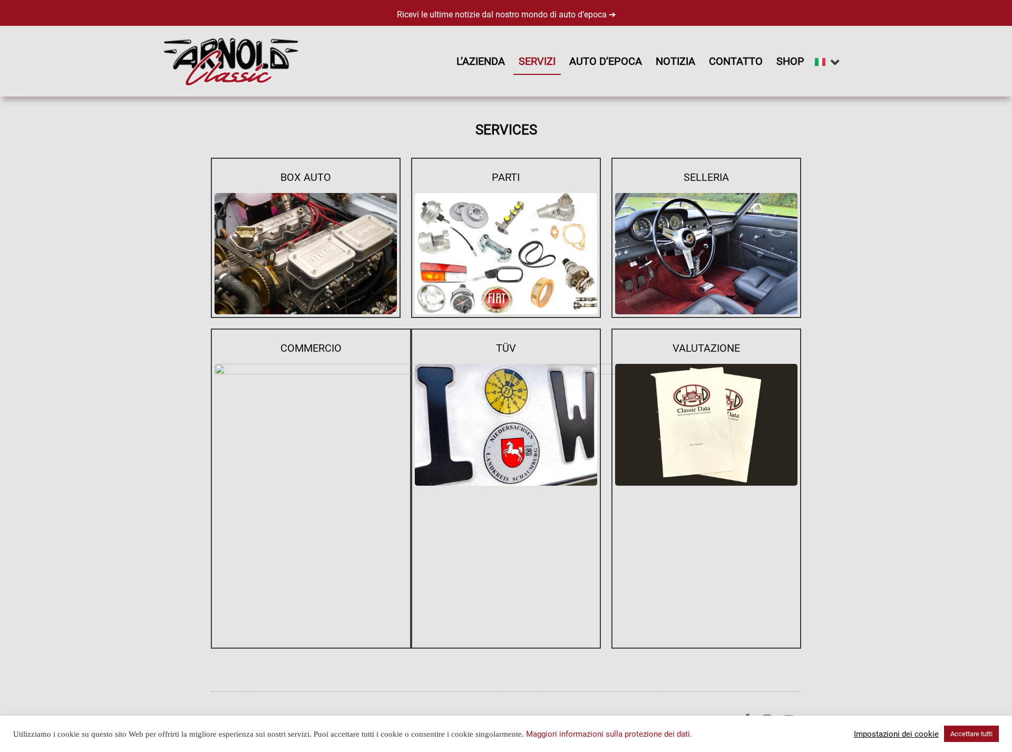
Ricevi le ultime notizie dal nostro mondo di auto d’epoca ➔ (506, 14)
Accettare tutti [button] (971, 734)
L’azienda (480, 61)
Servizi (537, 61)
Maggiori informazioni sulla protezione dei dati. (609, 734)
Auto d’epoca (605, 61)
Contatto (736, 61)
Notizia (675, 61)
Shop (790, 61)
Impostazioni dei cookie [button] (896, 734)
